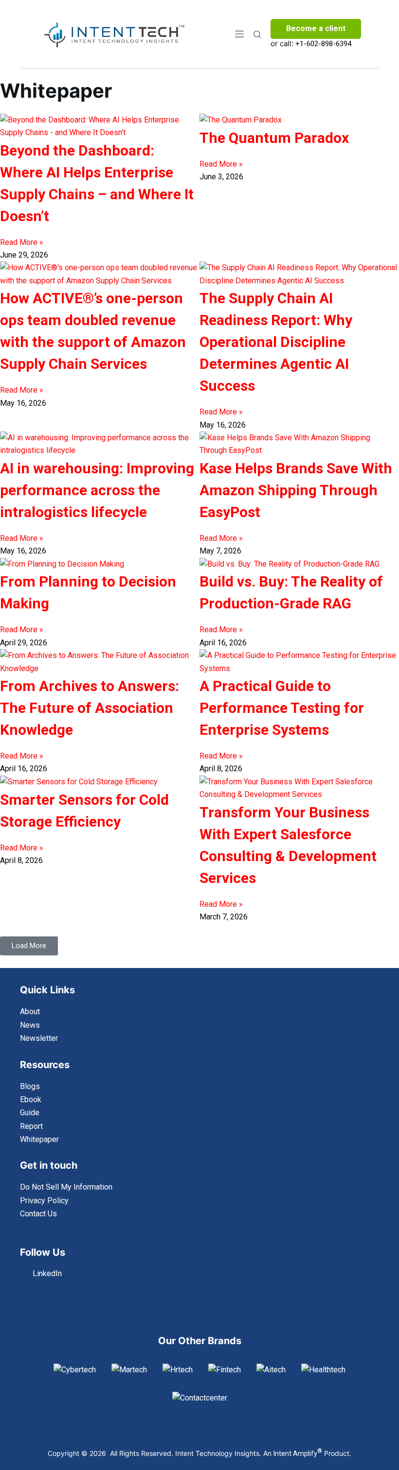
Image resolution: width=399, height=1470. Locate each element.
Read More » (21, 242)
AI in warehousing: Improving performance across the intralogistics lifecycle (97, 490)
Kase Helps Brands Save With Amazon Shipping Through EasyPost (296, 490)
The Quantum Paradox (274, 137)
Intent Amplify (297, 1453)
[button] (29, 945)
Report (31, 1126)
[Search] (257, 34)
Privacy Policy (44, 1200)
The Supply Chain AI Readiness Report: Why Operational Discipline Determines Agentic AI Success (276, 342)
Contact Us (38, 1213)
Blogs (30, 1086)
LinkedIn (47, 1273)
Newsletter (39, 1038)
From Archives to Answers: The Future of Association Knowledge (89, 707)
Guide (29, 1112)
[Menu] (239, 34)
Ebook (30, 1099)
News (30, 1025)
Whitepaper (39, 1139)
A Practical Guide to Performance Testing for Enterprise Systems (282, 707)
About (30, 1011)
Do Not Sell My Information (66, 1187)
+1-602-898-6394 (323, 43)
